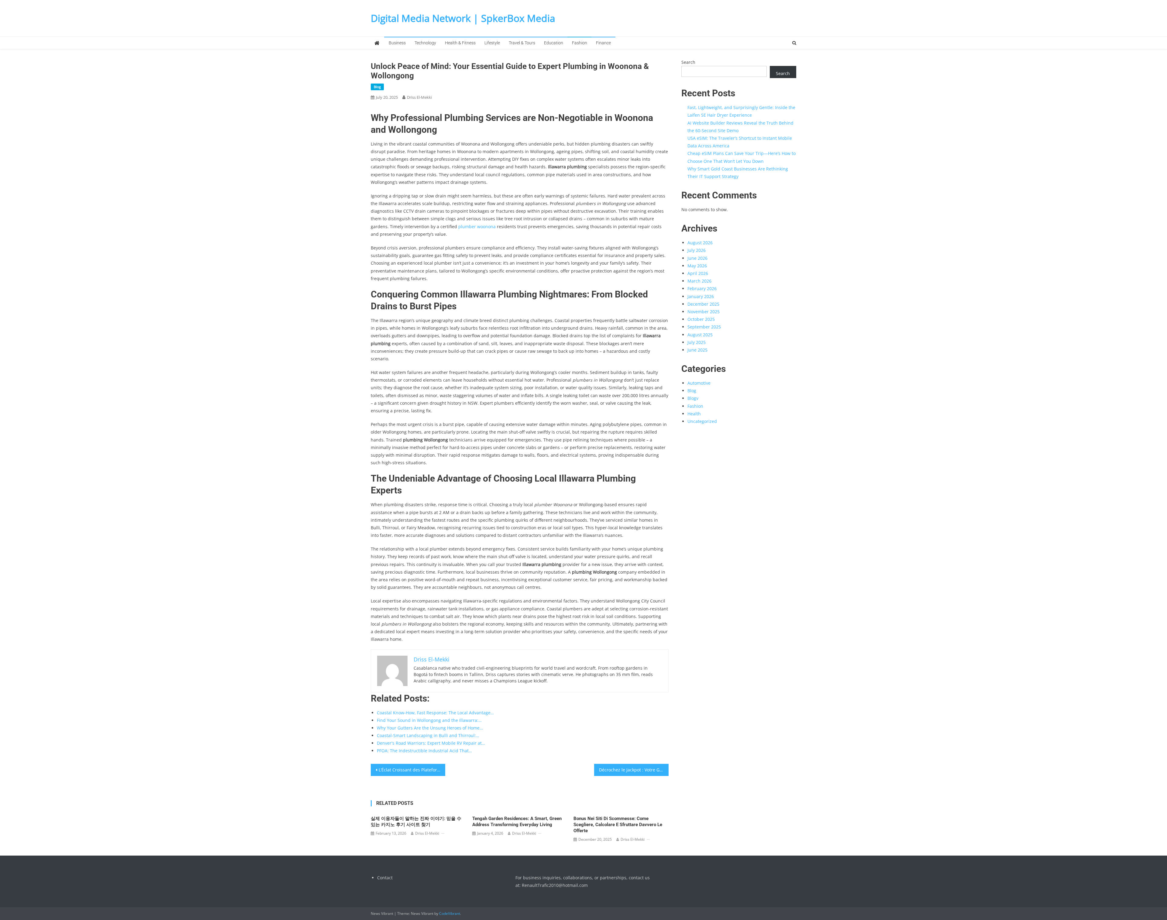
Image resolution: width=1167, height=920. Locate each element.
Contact (385, 878)
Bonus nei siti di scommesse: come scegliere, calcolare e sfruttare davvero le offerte (617, 824)
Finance (603, 42)
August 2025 (700, 335)
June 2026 (697, 258)
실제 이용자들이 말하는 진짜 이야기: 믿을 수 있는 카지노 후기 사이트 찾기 (416, 821)
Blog (377, 86)
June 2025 (697, 350)
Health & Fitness (460, 42)
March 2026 (699, 281)
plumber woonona (477, 226)
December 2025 (703, 304)
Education (553, 42)
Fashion (579, 42)
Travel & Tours (522, 42)
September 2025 (704, 327)
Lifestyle (492, 42)
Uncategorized (702, 421)
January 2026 (700, 296)
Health (694, 414)
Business (397, 42)
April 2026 (697, 273)
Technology (425, 42)
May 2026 (697, 266)
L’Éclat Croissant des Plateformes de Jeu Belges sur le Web (412, 770)
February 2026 (702, 288)
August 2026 (700, 242)
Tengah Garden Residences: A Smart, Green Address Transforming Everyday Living (517, 821)
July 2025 (696, 342)
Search (688, 62)
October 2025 (701, 319)
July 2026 (696, 250)
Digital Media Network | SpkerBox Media (463, 18)
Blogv (692, 398)
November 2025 (703, 311)
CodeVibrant (449, 913)
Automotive (699, 383)
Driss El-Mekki (419, 97)
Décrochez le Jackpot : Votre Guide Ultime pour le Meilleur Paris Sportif (634, 770)
